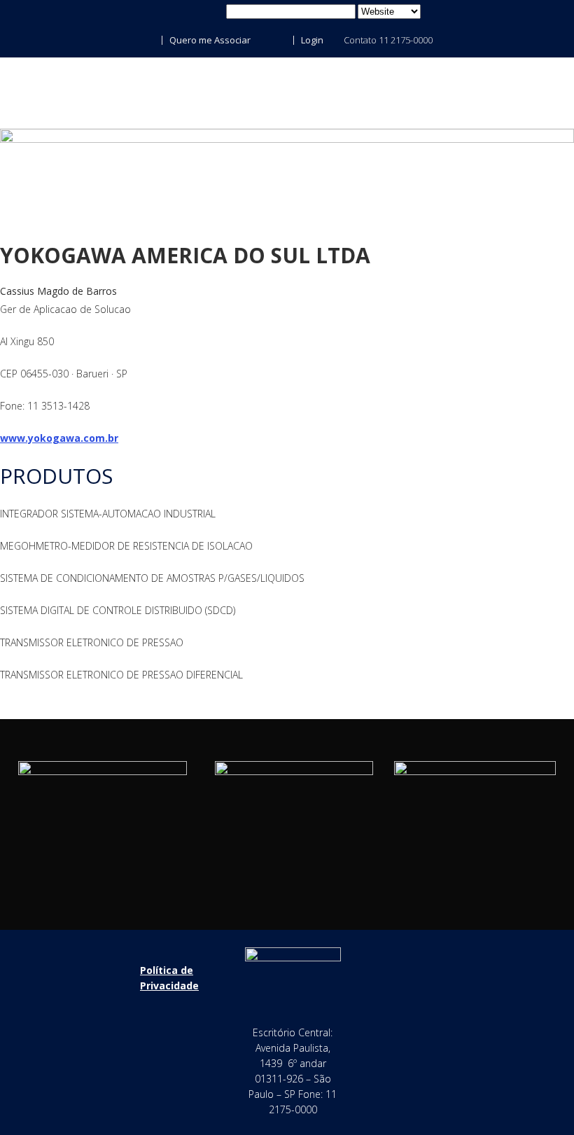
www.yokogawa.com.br (59, 438)
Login (311, 40)
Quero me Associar (209, 40)
